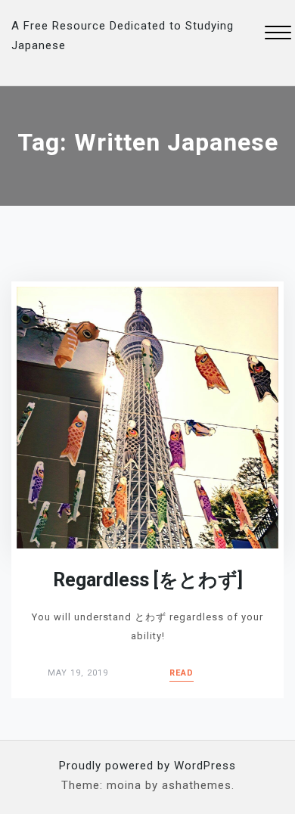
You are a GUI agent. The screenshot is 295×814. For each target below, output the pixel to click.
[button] (278, 34)
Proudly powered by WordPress (147, 765)
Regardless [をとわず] (148, 580)
